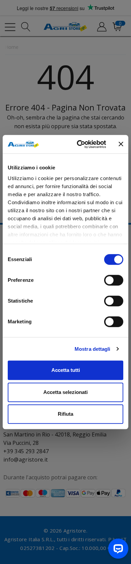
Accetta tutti (65, 370)
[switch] (113, 280)
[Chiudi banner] (121, 144)
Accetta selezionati (65, 392)
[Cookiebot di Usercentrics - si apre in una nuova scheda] (79, 144)
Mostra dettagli (93, 349)
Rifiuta (65, 414)
